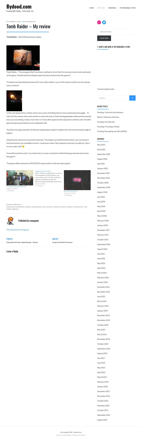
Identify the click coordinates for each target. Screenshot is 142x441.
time (85, 207)
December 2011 (103, 405)
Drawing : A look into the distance (110, 112)
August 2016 (102, 249)
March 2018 (102, 216)
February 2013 (103, 382)
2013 (14, 207)
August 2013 (102, 353)
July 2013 (101, 358)
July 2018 (101, 197)
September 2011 (103, 415)
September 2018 (103, 187)
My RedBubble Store (128, 8)
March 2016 (102, 273)
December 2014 (103, 315)
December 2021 (103, 173)
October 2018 (102, 183)
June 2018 (101, 202)
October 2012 (102, 401)
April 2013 (101, 372)
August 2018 (102, 192)
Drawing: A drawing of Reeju (108, 127)
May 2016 (101, 263)
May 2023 (101, 145)
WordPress (82, 435)
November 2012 (103, 396)
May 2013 (101, 368)
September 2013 (103, 349)
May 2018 (101, 206)
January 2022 (102, 168)
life (43, 207)
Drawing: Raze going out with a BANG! (112, 131)
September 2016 (103, 244)
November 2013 (103, 339)
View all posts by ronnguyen (17, 230)
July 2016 (101, 254)
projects (63, 207)
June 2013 (101, 363)
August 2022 (102, 159)
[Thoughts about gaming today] (19, 177)
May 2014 (101, 330)
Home (91, 8)
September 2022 (103, 154)
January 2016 (102, 282)
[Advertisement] (112, 69)
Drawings (112, 8)
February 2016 (103, 277)
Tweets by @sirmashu (105, 89)
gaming (28, 207)
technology (78, 207)
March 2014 (102, 334)
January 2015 (102, 311)
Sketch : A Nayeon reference (108, 117)
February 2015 (103, 306)
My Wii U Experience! (71, 191)
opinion (56, 207)
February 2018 (103, 221)
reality (70, 207)
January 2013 (102, 386)
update (9, 209)
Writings (101, 8)
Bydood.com (18, 6)
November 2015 (103, 292)
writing (15, 209)
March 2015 (102, 301)
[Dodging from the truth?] (49, 178)
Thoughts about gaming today (16, 186)
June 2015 (101, 296)
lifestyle (49, 207)
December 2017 (103, 230)
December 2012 (103, 391)
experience (20, 207)
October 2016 (102, 239)
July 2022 (101, 164)
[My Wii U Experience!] (77, 180)
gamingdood (37, 207)
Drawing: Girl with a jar (106, 122)
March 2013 (102, 377)
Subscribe (104, 38)
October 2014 (102, 325)
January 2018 (102, 225)
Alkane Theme (60, 435)
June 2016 (101, 258)
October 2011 (102, 410)
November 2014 (103, 320)
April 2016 (101, 268)
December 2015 (103, 287)
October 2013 (102, 344)
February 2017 (103, 235)
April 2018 (101, 211)
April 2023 (101, 149)
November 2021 (103, 178)
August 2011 (102, 420)
